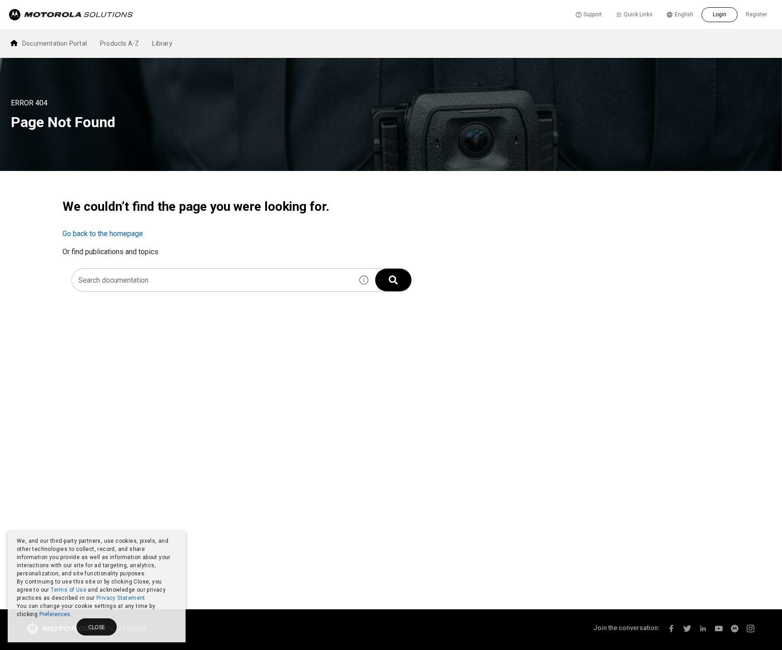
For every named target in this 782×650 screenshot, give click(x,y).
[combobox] (212, 280)
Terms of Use (68, 590)
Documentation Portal (54, 43)
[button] (364, 280)
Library (162, 43)
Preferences (54, 614)
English (684, 14)
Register (756, 14)
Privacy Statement (120, 598)
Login (719, 14)
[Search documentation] (393, 280)
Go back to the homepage (102, 233)
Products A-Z (119, 43)
